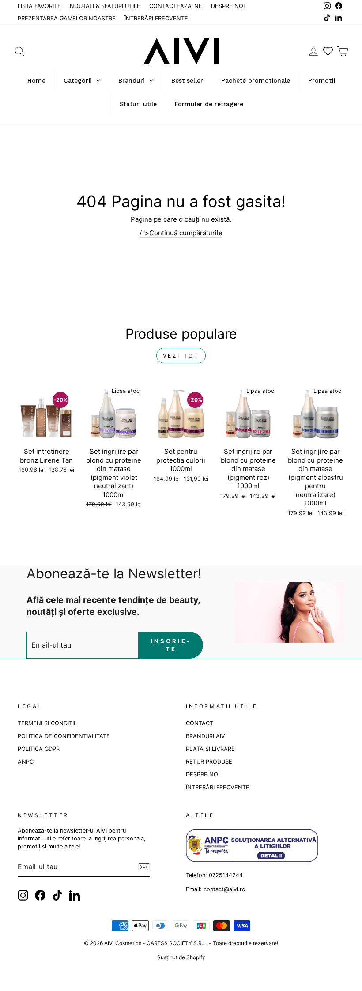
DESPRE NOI (228, 6)
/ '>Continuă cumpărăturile (181, 233)
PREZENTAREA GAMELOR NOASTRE (67, 18)
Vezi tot (181, 355)
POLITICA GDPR (39, 749)
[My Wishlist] (328, 51)
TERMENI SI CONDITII (46, 723)
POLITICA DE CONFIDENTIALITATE (64, 736)
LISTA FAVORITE (39, 6)
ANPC (26, 761)
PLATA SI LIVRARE (210, 749)
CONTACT (199, 723)
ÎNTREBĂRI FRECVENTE (156, 18)
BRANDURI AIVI (206, 736)
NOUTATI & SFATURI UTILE (105, 6)
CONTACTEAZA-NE (175, 6)
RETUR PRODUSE (209, 761)
